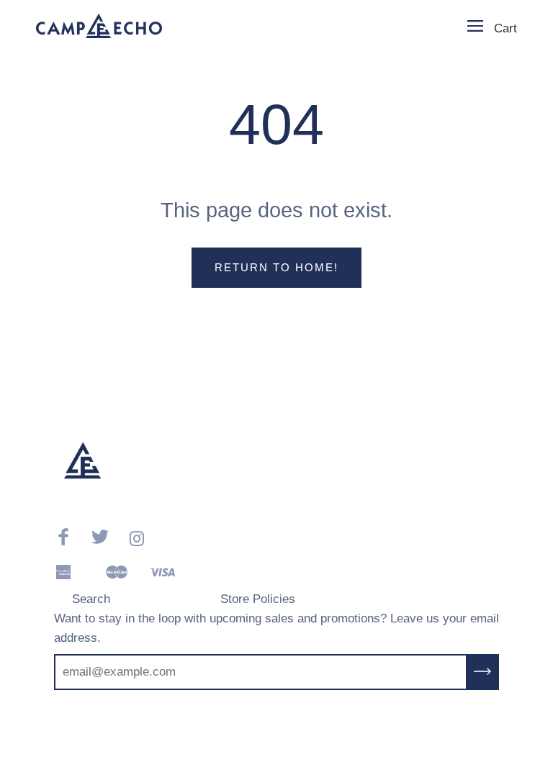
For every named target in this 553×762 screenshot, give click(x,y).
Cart (505, 28)
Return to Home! (276, 267)
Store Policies (257, 599)
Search (91, 599)
